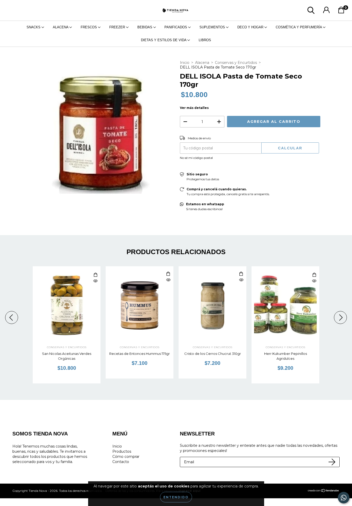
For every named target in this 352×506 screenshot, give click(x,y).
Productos (121, 451)
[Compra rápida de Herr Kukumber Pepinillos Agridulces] (314, 275)
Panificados (176, 27)
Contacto (120, 461)
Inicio (184, 62)
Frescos (89, 27)
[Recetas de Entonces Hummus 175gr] (168, 280)
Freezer (117, 27)
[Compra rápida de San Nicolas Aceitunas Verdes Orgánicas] (95, 275)
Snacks (34, 27)
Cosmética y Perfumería (299, 27)
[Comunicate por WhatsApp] (343, 497)
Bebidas (145, 27)
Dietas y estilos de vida (164, 40)
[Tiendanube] (323, 491)
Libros (205, 40)
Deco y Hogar (250, 27)
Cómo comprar (125, 456)
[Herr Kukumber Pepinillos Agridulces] (314, 281)
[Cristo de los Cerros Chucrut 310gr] (241, 280)
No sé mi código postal (196, 158)
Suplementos (212, 27)
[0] (342, 11)
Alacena (61, 27)
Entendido (176, 497)
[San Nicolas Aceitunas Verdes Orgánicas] (95, 281)
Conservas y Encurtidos (236, 62)
